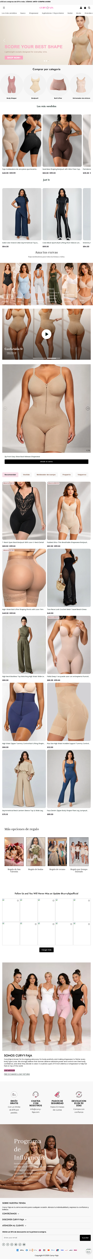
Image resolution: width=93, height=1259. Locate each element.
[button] (3, 7)
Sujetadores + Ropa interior (53, 13)
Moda (78, 13)
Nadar (70, 13)
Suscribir (85, 1238)
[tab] (44, 60)
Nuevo (23, 13)
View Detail (11, 353)
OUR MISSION (9, 1070)
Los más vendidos (9, 13)
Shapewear (33, 13)
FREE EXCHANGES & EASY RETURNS (17, 1074)
